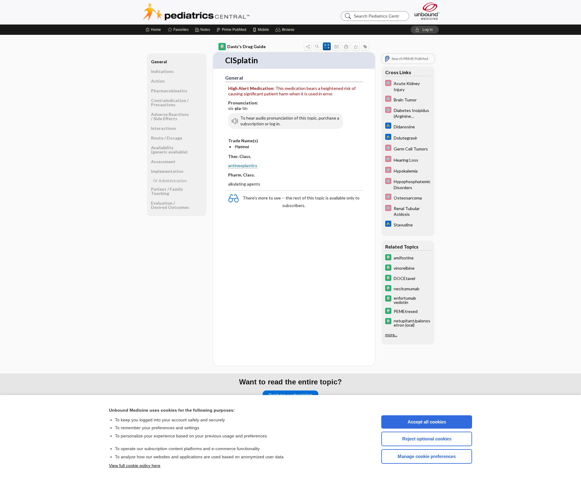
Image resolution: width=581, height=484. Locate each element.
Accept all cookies (427, 421)
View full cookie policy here (134, 465)
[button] (285, 30)
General (159, 61)
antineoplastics (242, 165)
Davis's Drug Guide (246, 46)
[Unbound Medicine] (427, 11)
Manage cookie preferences (427, 456)
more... (391, 334)
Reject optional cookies (426, 438)
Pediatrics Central (218, 12)
